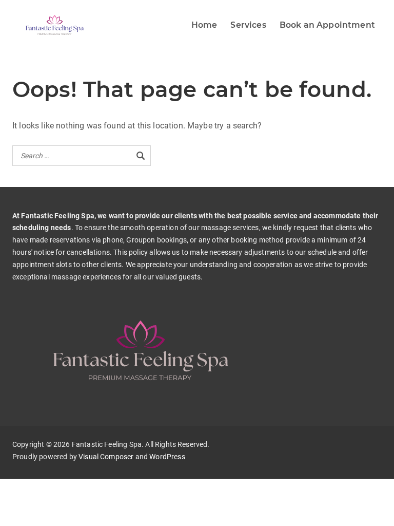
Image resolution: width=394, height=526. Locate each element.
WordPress (167, 457)
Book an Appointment (327, 25)
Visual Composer (105, 457)
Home (204, 25)
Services (248, 25)
